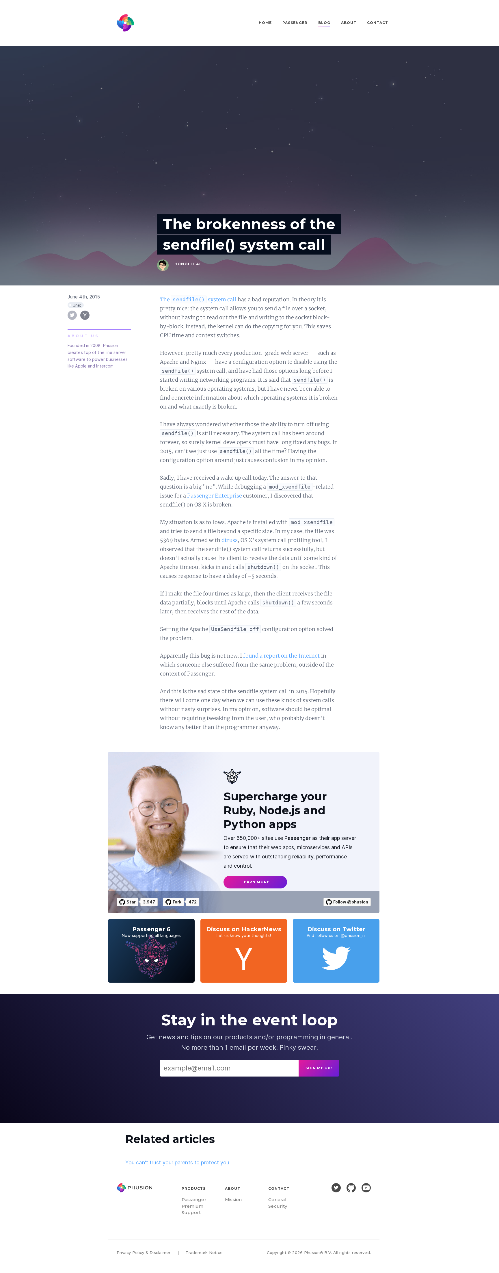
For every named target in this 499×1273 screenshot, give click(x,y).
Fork (177, 901)
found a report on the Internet (281, 655)
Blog (324, 23)
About (348, 23)
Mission (233, 1199)
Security (277, 1206)
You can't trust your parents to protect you (177, 1162)
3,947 (149, 901)
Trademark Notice (204, 1252)
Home (265, 23)
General (277, 1199)
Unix (77, 305)
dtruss (229, 540)
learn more (255, 882)
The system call (198, 299)
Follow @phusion (350, 901)
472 (193, 901)
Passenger (295, 23)
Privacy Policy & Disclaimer (143, 1252)
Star (131, 901)
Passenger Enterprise (214, 495)
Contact (377, 23)
